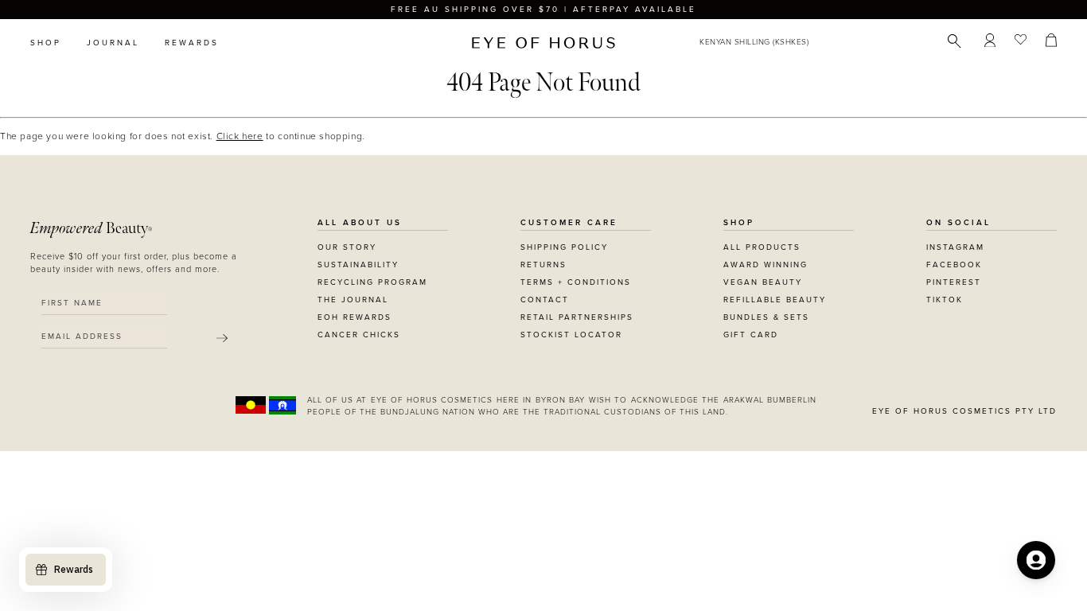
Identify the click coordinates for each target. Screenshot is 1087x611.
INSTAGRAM (955, 247)
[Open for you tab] (1036, 560)
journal (113, 43)
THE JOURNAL (353, 300)
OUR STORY (347, 247)
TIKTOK (944, 300)
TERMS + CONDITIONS (575, 282)
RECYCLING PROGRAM (372, 282)
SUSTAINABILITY (358, 265)
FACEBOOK (954, 265)
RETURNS (543, 265)
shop (45, 43)
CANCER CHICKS (359, 335)
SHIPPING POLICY (564, 247)
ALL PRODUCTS (762, 247)
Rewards (192, 43)
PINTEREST (953, 282)
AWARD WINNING (765, 265)
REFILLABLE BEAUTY (774, 300)
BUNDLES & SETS (766, 317)
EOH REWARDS (355, 317)
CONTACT (544, 300)
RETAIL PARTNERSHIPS (576, 317)
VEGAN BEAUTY (762, 282)
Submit (222, 338)
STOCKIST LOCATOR (571, 335)
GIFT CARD (750, 335)
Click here (239, 136)
